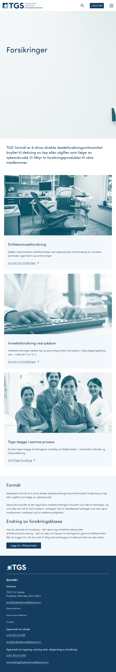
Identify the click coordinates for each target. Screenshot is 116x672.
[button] (82, 5)
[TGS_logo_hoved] (23, 6)
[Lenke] (58, 222)
